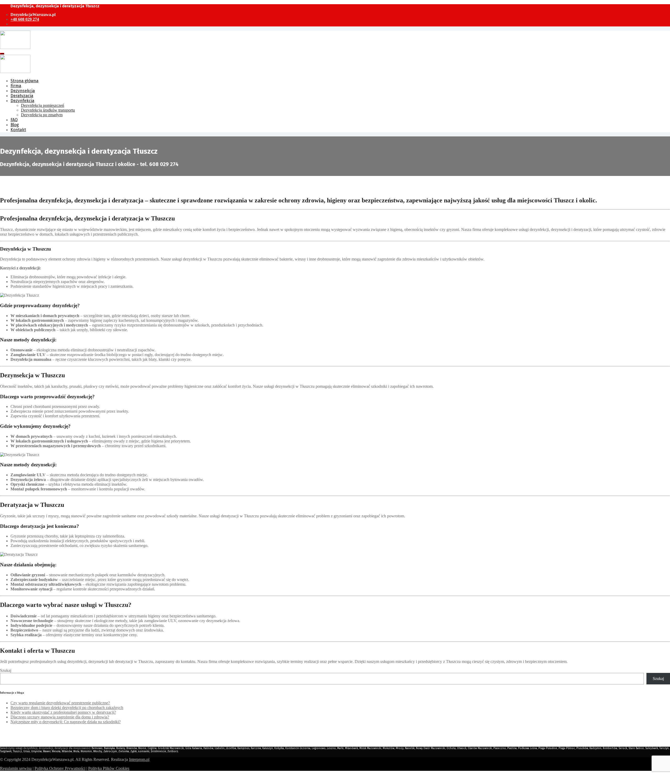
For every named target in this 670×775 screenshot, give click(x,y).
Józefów (231, 748)
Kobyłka (279, 748)
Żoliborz (173, 751)
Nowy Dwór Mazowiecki (430, 748)
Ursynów (36, 751)
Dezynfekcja (22, 100)
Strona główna (24, 80)
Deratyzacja (21, 95)
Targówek (6, 751)
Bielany (120, 748)
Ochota (451, 748)
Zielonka (123, 751)
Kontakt (18, 129)
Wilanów (67, 751)
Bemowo (97, 748)
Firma (15, 85)
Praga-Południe (547, 748)
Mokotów (388, 748)
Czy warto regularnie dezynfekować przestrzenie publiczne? (60, 703)
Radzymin (595, 748)
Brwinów (131, 748)
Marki (340, 748)
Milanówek (351, 748)
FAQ (14, 119)
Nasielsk (410, 748)
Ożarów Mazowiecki (480, 748)
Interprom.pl (139, 759)
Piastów (512, 748)
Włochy (97, 751)
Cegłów (152, 748)
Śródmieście (158, 751)
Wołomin (86, 751)
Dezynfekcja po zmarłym (42, 115)
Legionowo (319, 748)
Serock (622, 748)
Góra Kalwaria (193, 748)
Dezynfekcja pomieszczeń (42, 105)
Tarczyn (664, 748)
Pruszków (582, 748)
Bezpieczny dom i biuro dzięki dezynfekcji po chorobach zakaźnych (66, 707)
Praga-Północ (567, 748)
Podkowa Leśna (527, 748)
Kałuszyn (267, 748)
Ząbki (133, 751)
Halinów (208, 748)
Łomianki (143, 751)
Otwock (461, 748)
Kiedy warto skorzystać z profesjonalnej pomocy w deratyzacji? (63, 712)
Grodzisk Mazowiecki (171, 748)
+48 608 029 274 (24, 19)
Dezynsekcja (22, 90)
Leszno (331, 748)
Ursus (26, 751)
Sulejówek (651, 748)
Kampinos (243, 748)
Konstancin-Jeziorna (297, 748)
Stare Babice (636, 748)
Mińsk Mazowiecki (370, 748)
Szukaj (5, 670)
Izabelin (220, 748)
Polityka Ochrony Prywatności (60, 768)
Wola (76, 751)
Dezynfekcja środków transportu (48, 110)
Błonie (142, 748)
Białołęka (109, 748)
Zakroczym (110, 751)
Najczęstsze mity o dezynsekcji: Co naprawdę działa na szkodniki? (65, 721)
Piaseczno (499, 748)
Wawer (47, 751)
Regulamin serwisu (16, 768)
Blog (14, 124)
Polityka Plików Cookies (108, 768)
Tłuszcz (17, 751)
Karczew (256, 748)
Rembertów (610, 748)
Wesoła (56, 751)
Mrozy (400, 748)
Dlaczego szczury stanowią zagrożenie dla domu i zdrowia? (59, 717)
